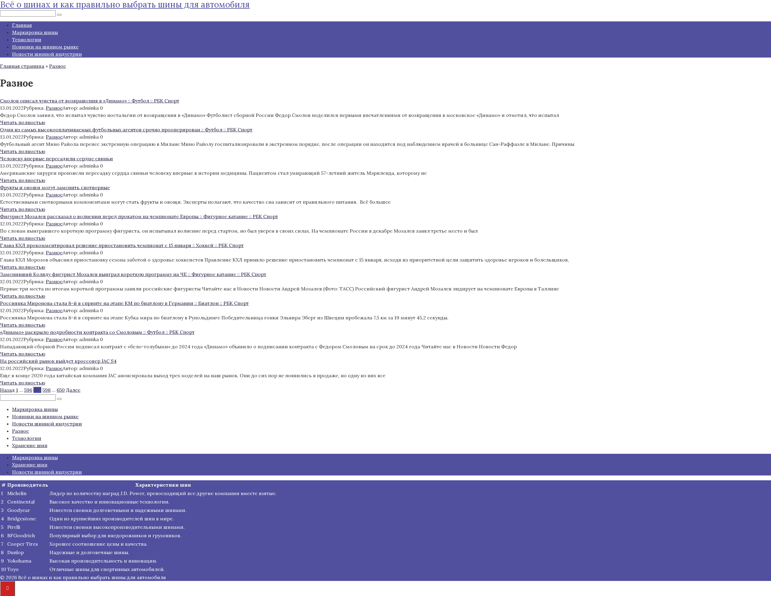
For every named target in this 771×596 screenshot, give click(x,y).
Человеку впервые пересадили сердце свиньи (56, 158)
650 (61, 390)
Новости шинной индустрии (47, 54)
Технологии (26, 39)
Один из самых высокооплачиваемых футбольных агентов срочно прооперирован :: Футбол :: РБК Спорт (126, 130)
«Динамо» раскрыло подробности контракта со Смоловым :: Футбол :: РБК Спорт (97, 332)
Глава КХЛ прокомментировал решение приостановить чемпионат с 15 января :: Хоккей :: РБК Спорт (122, 245)
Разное (57, 66)
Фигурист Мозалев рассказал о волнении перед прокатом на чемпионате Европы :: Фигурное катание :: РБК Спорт (139, 216)
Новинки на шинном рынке (45, 47)
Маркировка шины (35, 32)
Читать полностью (22, 122)
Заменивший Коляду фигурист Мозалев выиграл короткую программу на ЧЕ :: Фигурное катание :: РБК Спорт (133, 274)
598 (46, 390)
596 (28, 390)
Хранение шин (29, 445)
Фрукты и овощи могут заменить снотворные (55, 187)
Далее (73, 390)
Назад (7, 390)
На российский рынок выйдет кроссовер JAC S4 (58, 361)
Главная (22, 25)
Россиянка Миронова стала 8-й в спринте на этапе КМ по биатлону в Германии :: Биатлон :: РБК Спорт (124, 303)
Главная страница (22, 66)
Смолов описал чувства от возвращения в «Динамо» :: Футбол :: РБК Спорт (89, 101)
